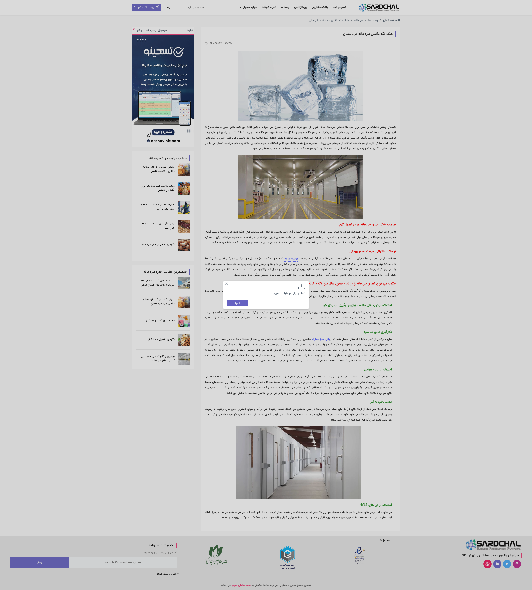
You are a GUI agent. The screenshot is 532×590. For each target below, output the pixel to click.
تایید (237, 303)
